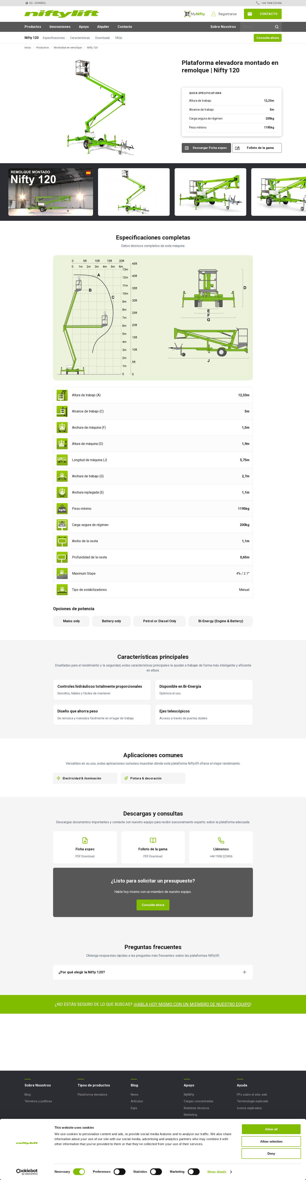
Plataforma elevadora (92, 1094)
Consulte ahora (267, 38)
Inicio (28, 47)
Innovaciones (60, 27)
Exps (134, 1108)
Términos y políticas (38, 1101)
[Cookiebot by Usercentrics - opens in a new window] (27, 1172)
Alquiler (103, 27)
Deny (271, 1153)
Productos (33, 27)
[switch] (120, 1171)
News (134, 1094)
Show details (216, 1172)
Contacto (268, 14)
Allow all (271, 1129)
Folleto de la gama (260, 148)
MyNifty (194, 14)
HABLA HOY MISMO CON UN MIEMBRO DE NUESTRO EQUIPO (192, 1004)
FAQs (118, 37)
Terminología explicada (252, 1101)
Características (80, 37)
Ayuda (242, 1085)
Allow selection (271, 1141)
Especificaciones (54, 37)
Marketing (190, 1115)
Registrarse (228, 14)
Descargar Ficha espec (210, 148)
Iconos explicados (249, 1108)
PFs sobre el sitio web (252, 1094)
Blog (28, 1094)
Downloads (102, 37)
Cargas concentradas (198, 1101)
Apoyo (84, 27)
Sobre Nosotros (223, 27)
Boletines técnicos (196, 1108)
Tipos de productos (94, 1085)
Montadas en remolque (68, 47)
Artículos (137, 1101)
